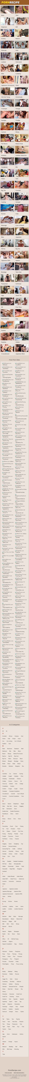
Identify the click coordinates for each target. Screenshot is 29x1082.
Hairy (3, 861)
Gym (9, 856)
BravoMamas (6, 516)
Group (3, 856)
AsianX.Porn (19, 639)
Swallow (10, 1009)
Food (21, 833)
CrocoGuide (5, 455)
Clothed (11, 783)
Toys (18, 1026)
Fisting (4, 833)
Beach (3, 753)
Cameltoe (4, 773)
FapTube (5, 653)
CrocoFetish (5, 477)
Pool (14, 956)
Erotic (19, 818)
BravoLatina (5, 672)
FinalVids (18, 552)
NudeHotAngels (19, 690)
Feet (7, 828)
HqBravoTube (19, 579)
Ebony (3, 818)
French (17, 836)
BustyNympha (6, 523)
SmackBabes (6, 642)
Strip (17, 1006)
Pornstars (20, 956)
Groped (21, 853)
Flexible (16, 833)
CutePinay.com (19, 622)
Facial (11, 826)
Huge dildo (12, 868)
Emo (15, 818)
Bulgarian (17, 766)
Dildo (3, 806)
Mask (14, 916)
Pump (12, 964)
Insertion (4, 881)
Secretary (12, 981)
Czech (3, 798)
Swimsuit (4, 1011)
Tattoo (7, 1019)
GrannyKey (18, 642)
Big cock (16, 756)
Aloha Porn (5, 486)
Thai (3, 1024)
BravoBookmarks (20, 396)
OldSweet (5, 364)
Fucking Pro (18, 572)
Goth (22, 851)
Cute (22, 796)
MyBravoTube (19, 556)
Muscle (10, 926)
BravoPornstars (6, 569)
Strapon (11, 1006)
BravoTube (5, 611)
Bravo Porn (18, 472)
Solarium (4, 999)
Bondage (16, 761)
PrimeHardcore (6, 677)
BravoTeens (18, 520)
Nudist (3, 934)
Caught (10, 776)
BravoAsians (6, 649)
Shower (16, 989)
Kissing (4, 901)
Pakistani (4, 951)
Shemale (4, 986)
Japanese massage (7, 891)
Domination (9, 808)
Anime (3, 738)
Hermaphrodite (17, 863)
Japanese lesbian (13, 888)
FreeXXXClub (19, 399)
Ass (3, 741)
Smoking (12, 996)
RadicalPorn (18, 516)
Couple (15, 788)
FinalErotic (5, 429)
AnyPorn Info (19, 527)
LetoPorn (18, 635)
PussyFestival (19, 708)
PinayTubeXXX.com (7, 607)
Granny (10, 853)
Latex (16, 906)
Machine (4, 916)
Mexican (4, 921)
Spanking (4, 1001)
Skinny (4, 991)
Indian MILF (5, 878)
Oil (8, 939)
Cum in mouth (20, 793)
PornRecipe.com (10, 2)
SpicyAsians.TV (19, 585)
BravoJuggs (5, 433)
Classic (16, 781)
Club (16, 783)
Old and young (14, 939)
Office (3, 939)
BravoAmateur (19, 705)
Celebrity (16, 776)
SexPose (5, 546)
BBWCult (18, 701)
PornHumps (5, 418)
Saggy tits (4, 979)
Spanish (22, 999)
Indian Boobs (20, 876)
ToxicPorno (18, 593)
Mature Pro (5, 425)
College (21, 783)
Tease (3, 1021)
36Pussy (5, 704)
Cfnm (22, 776)
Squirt (3, 1004)
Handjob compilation (18, 861)
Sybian (22, 1011)
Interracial (18, 881)
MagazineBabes (19, 504)
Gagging (4, 843)
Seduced (19, 981)
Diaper (22, 803)
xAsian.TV (5, 512)
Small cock (19, 994)
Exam (3, 821)
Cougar (10, 788)
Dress (11, 813)
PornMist (5, 561)
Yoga (3, 1054)
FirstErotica (18, 457)
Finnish (14, 831)
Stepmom (10, 1004)
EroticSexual (6, 414)
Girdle (13, 848)
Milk (3, 924)
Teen (9, 1021)
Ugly (3, 1034)
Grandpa (4, 853)
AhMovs (17, 563)
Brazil (9, 763)
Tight (3, 1026)
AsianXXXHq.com (7, 466)
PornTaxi (18, 408)
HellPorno (18, 372)
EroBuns (5, 384)
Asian (19, 738)
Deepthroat (16, 803)
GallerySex (18, 483)
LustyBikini (18, 364)
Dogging (21, 806)
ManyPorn (5, 717)
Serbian (10, 984)
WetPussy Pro (6, 618)
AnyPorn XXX (6, 505)
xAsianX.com (6, 549)
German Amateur (12, 846)
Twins (9, 1029)
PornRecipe (18, 379)
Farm (16, 826)
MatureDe (5, 697)
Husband (4, 871)
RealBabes (18, 665)
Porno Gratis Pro (19, 651)
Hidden (4, 866)
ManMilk (5, 693)
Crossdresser (5, 793)
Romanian (4, 974)
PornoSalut (5, 601)
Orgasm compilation (7, 944)
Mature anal (19, 919)
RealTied (5, 531)
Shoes (3, 989)
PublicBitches (19, 613)
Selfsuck (4, 984)
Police (3, 956)
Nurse (13, 934)
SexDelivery (5, 411)
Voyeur (16, 1041)
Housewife (4, 868)
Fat (3, 828)
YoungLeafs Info (19, 568)
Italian (3, 883)
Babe (3, 748)
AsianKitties (18, 376)
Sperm (10, 1001)
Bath (22, 748)
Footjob (4, 836)
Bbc (10, 751)
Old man (4, 941)
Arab (9, 738)
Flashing (10, 833)
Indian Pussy (13, 878)
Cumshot (4, 796)
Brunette (4, 766)
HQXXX (4, 497)
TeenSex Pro (19, 694)
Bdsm (19, 751)
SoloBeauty (5, 396)
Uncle (8, 1034)
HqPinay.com (19, 531)
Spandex (15, 999)
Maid (10, 916)
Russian (17, 974)
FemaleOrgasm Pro (20, 714)
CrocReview (5, 399)
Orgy (15, 944)
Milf (15, 921)
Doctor (15, 806)
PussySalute (19, 368)
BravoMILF (5, 577)
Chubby (4, 781)
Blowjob (10, 761)
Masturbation (5, 919)
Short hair (10, 989)
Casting (21, 773)
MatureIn (18, 412)
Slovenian (11, 994)
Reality (4, 971)
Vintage (10, 1041)
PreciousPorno (19, 524)
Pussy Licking (19, 964)
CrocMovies (18, 387)
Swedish (17, 1009)
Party (3, 954)
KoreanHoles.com (20, 590)
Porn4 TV (18, 468)
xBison (11, 461)
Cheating (4, 778)
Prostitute (11, 961)
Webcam (4, 1046)
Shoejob (21, 986)
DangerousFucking (20, 631)
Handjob (9, 861)
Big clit (10, 756)
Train (23, 1026)
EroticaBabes (6, 681)
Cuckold (13, 793)
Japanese (4, 888)
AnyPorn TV (18, 605)
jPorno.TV (18, 390)
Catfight (4, 776)
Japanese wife (18, 894)
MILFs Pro (18, 507)
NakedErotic (5, 437)
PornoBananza (19, 601)
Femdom (13, 828)
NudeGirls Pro (19, 453)
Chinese (19, 778)
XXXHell (18, 537)
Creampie (4, 791)
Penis (8, 954)
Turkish (4, 1029)
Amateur (17, 736)
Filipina (8, 831)
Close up (4, 783)
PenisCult (5, 422)
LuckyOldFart (19, 559)
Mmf (8, 924)
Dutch (17, 813)
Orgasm (10, 941)
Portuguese (5, 959)
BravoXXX (5, 701)
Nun (9, 934)
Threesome (14, 1024)
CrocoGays (18, 626)
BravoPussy (5, 631)
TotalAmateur (6, 573)
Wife (3, 1049)
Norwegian (16, 931)
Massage (20, 916)
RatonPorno (18, 446)
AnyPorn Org (6, 440)
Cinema (10, 781)
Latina (21, 906)
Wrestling (16, 1049)
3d (6, 731)
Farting (21, 826)
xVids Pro (5, 501)
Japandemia (5, 448)
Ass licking (9, 741)
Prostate (4, 961)
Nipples (10, 931)
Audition (4, 743)
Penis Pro (18, 541)
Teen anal (14, 1021)
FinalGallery (5, 708)
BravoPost (18, 433)
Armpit (13, 738)
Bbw (15, 751)
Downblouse (5, 813)
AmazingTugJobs (7, 377)
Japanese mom (17, 891)
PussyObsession (7, 713)
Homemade (10, 866)
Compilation (5, 786)
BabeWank (5, 388)
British (18, 763)
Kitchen (10, 901)
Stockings (4, 1006)
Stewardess (17, 1004)
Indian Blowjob (11, 876)
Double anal (5, 811)
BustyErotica (6, 451)
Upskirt (4, 1036)
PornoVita (5, 597)
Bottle (3, 763)
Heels (10, 863)
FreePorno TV (19, 544)
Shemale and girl (13, 986)
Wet (16, 1046)
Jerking (9, 896)
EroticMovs (5, 444)
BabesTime (18, 461)
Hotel (23, 866)
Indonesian (21, 878)
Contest (4, 788)
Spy (20, 1001)
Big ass (4, 756)
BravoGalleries (6, 615)
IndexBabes (5, 368)
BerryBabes (5, 684)
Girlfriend (20, 848)
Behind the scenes (18, 753)
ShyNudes (18, 697)
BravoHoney (18, 617)
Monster (4, 926)
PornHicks (18, 717)
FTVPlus (5, 407)
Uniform (21, 1034)
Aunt (10, 743)
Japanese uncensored (7, 894)
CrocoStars (18, 430)
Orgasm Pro (18, 450)
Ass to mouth (18, 741)
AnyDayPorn (6, 664)
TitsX (23, 685)
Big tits (4, 758)
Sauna (16, 979)
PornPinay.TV (19, 576)
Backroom (9, 748)
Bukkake (11, 766)
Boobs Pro (5, 538)
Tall (3, 1019)
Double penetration (14, 811)
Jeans (3, 896)
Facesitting (5, 826)
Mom (12, 924)
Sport (16, 1001)
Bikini (9, 758)
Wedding (11, 1046)
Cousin (21, 788)
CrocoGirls (5, 372)
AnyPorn (18, 646)
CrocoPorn (5, 668)
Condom (12, 786)
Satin (11, 979)
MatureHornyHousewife (21, 418)
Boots (22, 761)
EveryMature (19, 437)
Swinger (11, 1011)
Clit (21, 781)
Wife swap (9, 1049)
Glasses (4, 851)
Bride (14, 763)
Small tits (4, 996)
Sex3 (23, 653)
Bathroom (4, 751)
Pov (11, 959)
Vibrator (4, 1041)
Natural (4, 931)
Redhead (10, 971)
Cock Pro (18, 479)
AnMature (5, 392)
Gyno (13, 856)
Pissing (20, 954)
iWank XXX (5, 542)
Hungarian (19, 868)
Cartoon (15, 773)
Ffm (3, 831)
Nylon (18, 934)
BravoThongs (6, 622)
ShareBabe (5, 593)
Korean (16, 901)
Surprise (4, 1009)
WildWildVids (19, 383)
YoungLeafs (5, 590)
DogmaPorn (18, 657)
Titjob (8, 1026)
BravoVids (5, 520)
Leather (4, 909)
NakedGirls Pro (19, 442)
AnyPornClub (19, 548)
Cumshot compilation (14, 796)
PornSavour (5, 459)
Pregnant (16, 959)
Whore (21, 1046)
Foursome (10, 836)
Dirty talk (9, 806)
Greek (16, 853)
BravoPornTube (19, 610)
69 (3, 731)
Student (22, 1006)
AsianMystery (6, 381)
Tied (21, 1024)
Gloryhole (11, 851)
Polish (9, 956)
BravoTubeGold (19, 682)
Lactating (4, 906)
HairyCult (5, 638)
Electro (9, 818)
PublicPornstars (6, 483)
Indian (3, 876)
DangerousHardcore (20, 498)
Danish (9, 803)
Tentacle (21, 1021)
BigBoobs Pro (6, 490)
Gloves (17, 851)
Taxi (13, 1019)
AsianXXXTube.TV (7, 690)
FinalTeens (5, 535)
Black (21, 758)
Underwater (14, 1034)
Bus (23, 766)
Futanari (17, 838)
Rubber (11, 974)
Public (17, 961)
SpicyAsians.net (19, 512)
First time (20, 831)
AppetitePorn (6, 509)
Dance (3, 803)
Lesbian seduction (18, 909)
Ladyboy (11, 906)
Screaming (4, 981)
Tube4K (4, 474)
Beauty (9, 753)
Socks (17, 996)
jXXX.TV (18, 661)
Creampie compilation (14, 791)
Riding (16, 971)
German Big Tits (6, 848)
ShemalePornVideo (20, 492)
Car (10, 773)
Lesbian (10, 909)
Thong (8, 1024)
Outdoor (21, 944)
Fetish (18, 828)
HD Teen (4, 863)
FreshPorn (5, 403)
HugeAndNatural (19, 674)
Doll (3, 808)
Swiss (16, 1011)
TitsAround (5, 494)
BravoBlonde (19, 476)
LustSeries (18, 677)
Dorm (15, 808)
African (10, 736)
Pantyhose (17, 951)
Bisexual (15, 758)
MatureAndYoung (20, 405)
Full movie (4, 838)
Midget (10, 921)
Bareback (16, 748)
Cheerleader (12, 778)
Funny (11, 838)
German (4, 846)
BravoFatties (19, 464)
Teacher (18, 1019)
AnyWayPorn (6, 586)
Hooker (17, 866)
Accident (4, 736)
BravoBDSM (6, 657)
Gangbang (16, 843)
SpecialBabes (6, 564)
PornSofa (18, 422)
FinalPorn (5, 635)
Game (10, 843)
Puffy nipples (5, 964)
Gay (22, 843)
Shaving (17, 984)
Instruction (11, 881)
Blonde (4, 761)
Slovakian (4, 994)
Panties (11, 951)
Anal (22, 736)
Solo (10, 999)
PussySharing (6, 470)
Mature (12, 919)
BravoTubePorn (6, 627)
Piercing (14, 954)
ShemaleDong (6, 661)
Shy (22, 989)
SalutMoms (18, 487)
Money (17, 924)
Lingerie (4, 911)
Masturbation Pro (7, 582)
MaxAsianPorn (6, 527)
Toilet (13, 1026)
